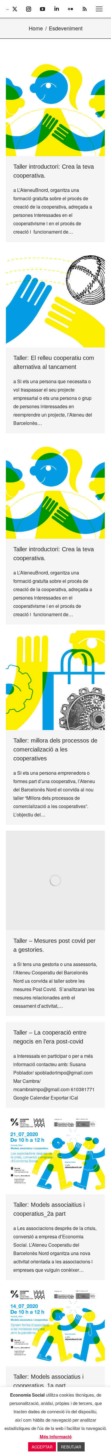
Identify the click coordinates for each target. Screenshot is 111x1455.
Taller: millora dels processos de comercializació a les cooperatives (55, 749)
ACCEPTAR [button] (42, 1447)
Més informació (56, 1436)
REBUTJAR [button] (71, 1447)
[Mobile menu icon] (99, 9)
